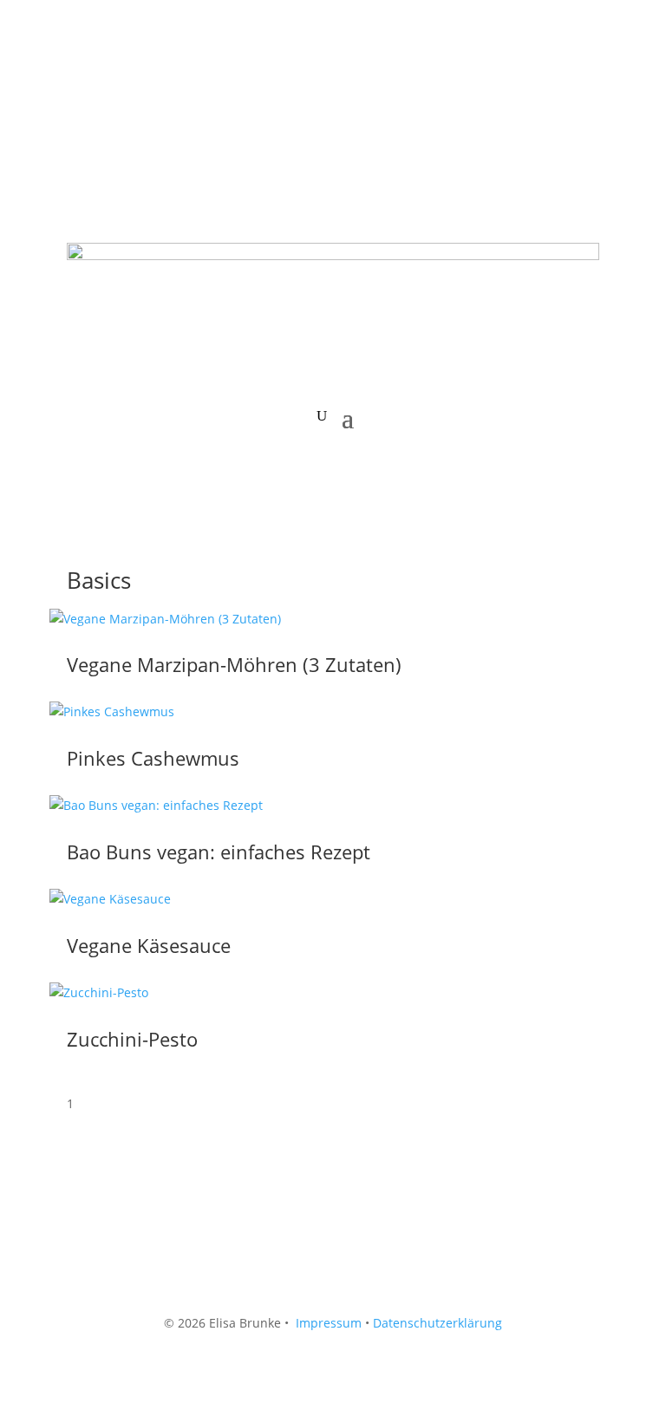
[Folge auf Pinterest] (150, 83)
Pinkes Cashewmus (153, 758)
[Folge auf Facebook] (81, 83)
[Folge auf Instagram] (115, 83)
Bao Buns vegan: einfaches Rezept (218, 852)
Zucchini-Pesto (132, 1039)
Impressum (329, 1323)
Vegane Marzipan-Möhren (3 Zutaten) (234, 664)
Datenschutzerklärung (437, 1323)
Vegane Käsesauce (149, 945)
